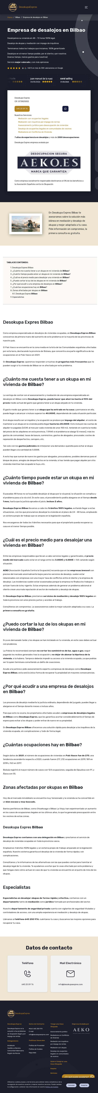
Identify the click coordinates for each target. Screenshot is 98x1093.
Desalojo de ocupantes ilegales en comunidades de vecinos (59, 1053)
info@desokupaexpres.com (70, 984)
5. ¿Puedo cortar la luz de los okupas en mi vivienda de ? (38, 281)
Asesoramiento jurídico (58, 1032)
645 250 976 (38, 1029)
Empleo (53, 1068)
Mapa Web (32, 1053)
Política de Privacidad (36, 1045)
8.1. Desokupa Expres (24, 294)
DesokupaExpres (26, 7)
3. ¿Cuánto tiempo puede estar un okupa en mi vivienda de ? (40, 274)
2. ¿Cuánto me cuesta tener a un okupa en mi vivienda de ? (40, 271)
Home (10, 17)
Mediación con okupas (58, 1048)
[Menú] (86, 7)
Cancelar (71, 1085)
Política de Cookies (51, 1087)
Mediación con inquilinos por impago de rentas (59, 1042)
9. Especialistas (17, 297)
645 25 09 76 (22, 109)
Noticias (53, 1073)
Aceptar (84, 1085)
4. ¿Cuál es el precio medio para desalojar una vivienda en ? (40, 277)
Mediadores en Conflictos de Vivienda (59, 1036)
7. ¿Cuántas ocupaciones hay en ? (28, 287)
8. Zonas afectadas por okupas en (28, 290)
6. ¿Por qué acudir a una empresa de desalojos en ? (36, 284)
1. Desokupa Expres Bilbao (21, 267)
